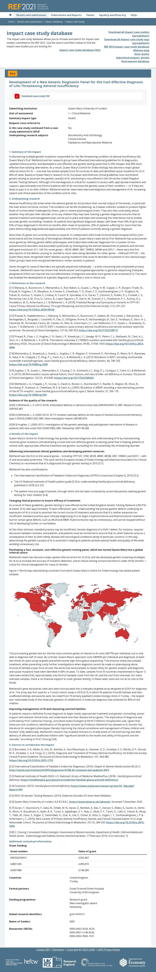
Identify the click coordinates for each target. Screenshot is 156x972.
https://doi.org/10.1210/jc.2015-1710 (31, 760)
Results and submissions (31, 15)
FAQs (134, 15)
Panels (90, 15)
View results (141, 54)
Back (12, 73)
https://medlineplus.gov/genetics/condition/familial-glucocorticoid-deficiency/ (69, 779)
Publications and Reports (66, 15)
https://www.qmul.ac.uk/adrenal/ (89, 801)
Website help (141, 50)
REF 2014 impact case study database (126, 46)
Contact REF (43, 949)
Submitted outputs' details (132, 57)
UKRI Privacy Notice (109, 949)
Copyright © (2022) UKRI (81, 949)
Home (11, 21)
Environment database (135, 61)
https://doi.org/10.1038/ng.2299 (28, 364)
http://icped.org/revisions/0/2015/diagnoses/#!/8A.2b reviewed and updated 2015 (59, 770)
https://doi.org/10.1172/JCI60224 (74, 377)
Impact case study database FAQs (80, 50)
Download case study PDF (36, 95)
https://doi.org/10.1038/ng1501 (28, 395)
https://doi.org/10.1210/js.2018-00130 (31, 309)
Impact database (54, 21)
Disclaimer (58, 949)
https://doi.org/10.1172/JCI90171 (98, 330)
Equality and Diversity (112, 15)
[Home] (10, 15)
